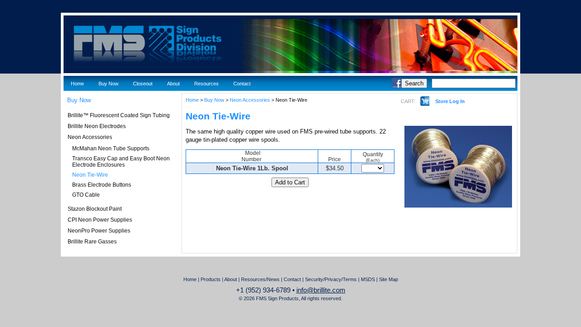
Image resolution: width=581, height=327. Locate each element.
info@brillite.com (320, 290)
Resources (206, 83)
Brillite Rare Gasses (92, 241)
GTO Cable (86, 195)
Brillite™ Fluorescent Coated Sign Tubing (119, 115)
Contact (242, 83)
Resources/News (260, 279)
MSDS (368, 279)
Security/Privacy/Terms (331, 279)
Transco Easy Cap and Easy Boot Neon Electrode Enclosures (121, 161)
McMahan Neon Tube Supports (110, 148)
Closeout (143, 83)
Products (211, 279)
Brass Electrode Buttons (101, 185)
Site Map (388, 279)
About (173, 83)
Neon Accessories (90, 137)
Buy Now (108, 83)
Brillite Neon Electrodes (97, 126)
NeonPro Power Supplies (99, 230)
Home (77, 83)
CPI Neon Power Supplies (100, 220)
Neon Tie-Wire (90, 175)
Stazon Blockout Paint (95, 209)
